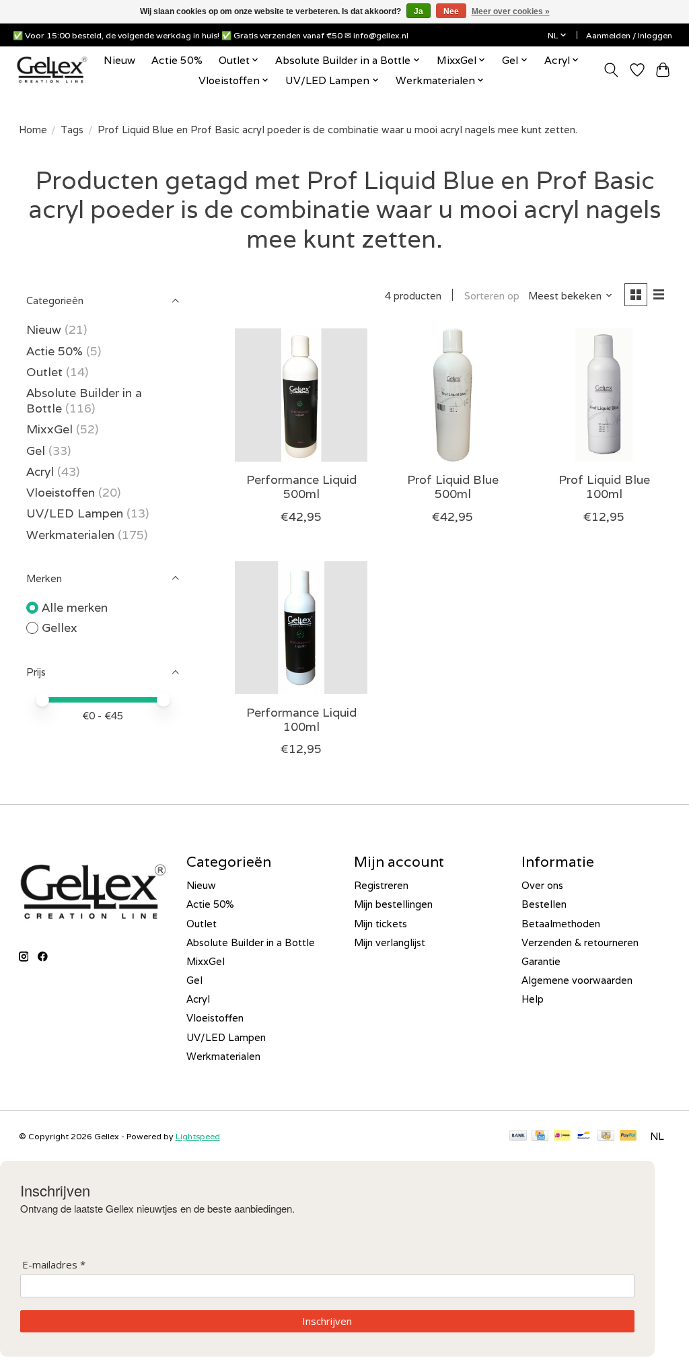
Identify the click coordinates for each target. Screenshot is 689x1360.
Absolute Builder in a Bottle (250, 942)
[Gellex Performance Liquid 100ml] (301, 627)
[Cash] (605, 1136)
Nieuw (119, 60)
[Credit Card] (540, 1136)
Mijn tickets (380, 923)
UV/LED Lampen (74, 513)
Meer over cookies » (511, 11)
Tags (72, 129)
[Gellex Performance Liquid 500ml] (301, 394)
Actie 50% (177, 60)
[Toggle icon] (610, 70)
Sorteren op (491, 295)
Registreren (381, 885)
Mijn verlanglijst (389, 942)
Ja (418, 11)
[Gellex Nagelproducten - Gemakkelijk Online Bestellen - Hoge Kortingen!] (52, 69)
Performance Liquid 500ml (301, 486)
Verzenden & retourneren (580, 942)
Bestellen (544, 904)
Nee (451, 11)
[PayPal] (628, 1136)
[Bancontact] (583, 1136)
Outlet (44, 372)
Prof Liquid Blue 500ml (453, 486)
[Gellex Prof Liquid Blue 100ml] (604, 394)
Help (532, 999)
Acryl (40, 471)
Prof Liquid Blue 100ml (604, 486)
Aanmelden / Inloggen (629, 35)
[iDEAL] (562, 1136)
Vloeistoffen (60, 492)
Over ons (542, 885)
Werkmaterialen (72, 534)
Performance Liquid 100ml (301, 719)
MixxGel (49, 429)
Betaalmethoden (560, 923)
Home (33, 129)
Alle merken (75, 607)
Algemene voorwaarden (576, 980)
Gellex (59, 627)
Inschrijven (327, 1321)
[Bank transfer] (518, 1136)
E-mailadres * (53, 1264)
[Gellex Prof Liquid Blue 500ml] (452, 394)
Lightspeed (198, 1136)
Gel (35, 450)
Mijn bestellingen (393, 904)
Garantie (540, 961)
